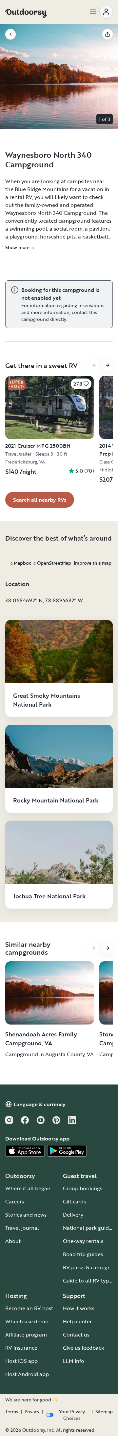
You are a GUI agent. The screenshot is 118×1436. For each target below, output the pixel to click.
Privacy (32, 1411)
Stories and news (26, 1215)
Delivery (73, 1215)
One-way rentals (83, 1241)
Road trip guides (83, 1254)
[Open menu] (101, 11)
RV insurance (21, 1348)
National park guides (88, 1228)
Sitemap (104, 1411)
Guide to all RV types (88, 1280)
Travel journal (22, 1228)
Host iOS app (21, 1361)
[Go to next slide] (107, 365)
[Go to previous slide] (94, 365)
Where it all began (27, 1188)
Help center (77, 1321)
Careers (14, 1201)
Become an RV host (29, 1308)
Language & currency (40, 1104)
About (13, 1241)
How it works (78, 1308)
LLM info (73, 1361)
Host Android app (27, 1374)
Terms (11, 1411)
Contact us (76, 1334)
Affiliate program (26, 1334)
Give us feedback (83, 1348)
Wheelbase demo (27, 1321)
